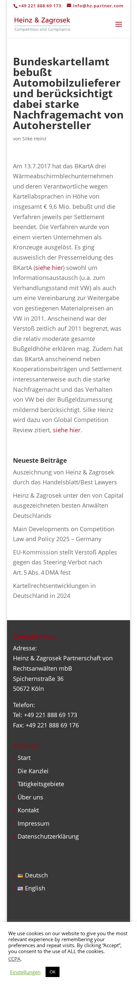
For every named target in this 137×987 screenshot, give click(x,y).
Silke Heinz (34, 138)
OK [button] (53, 972)
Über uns (30, 797)
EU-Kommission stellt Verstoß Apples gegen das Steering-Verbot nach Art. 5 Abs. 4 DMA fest (65, 562)
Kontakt (28, 810)
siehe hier (49, 268)
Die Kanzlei (33, 771)
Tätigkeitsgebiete (41, 784)
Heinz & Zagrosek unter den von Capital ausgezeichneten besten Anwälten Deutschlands (68, 505)
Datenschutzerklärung (48, 836)
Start (24, 758)
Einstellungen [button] (25, 972)
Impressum (34, 823)
